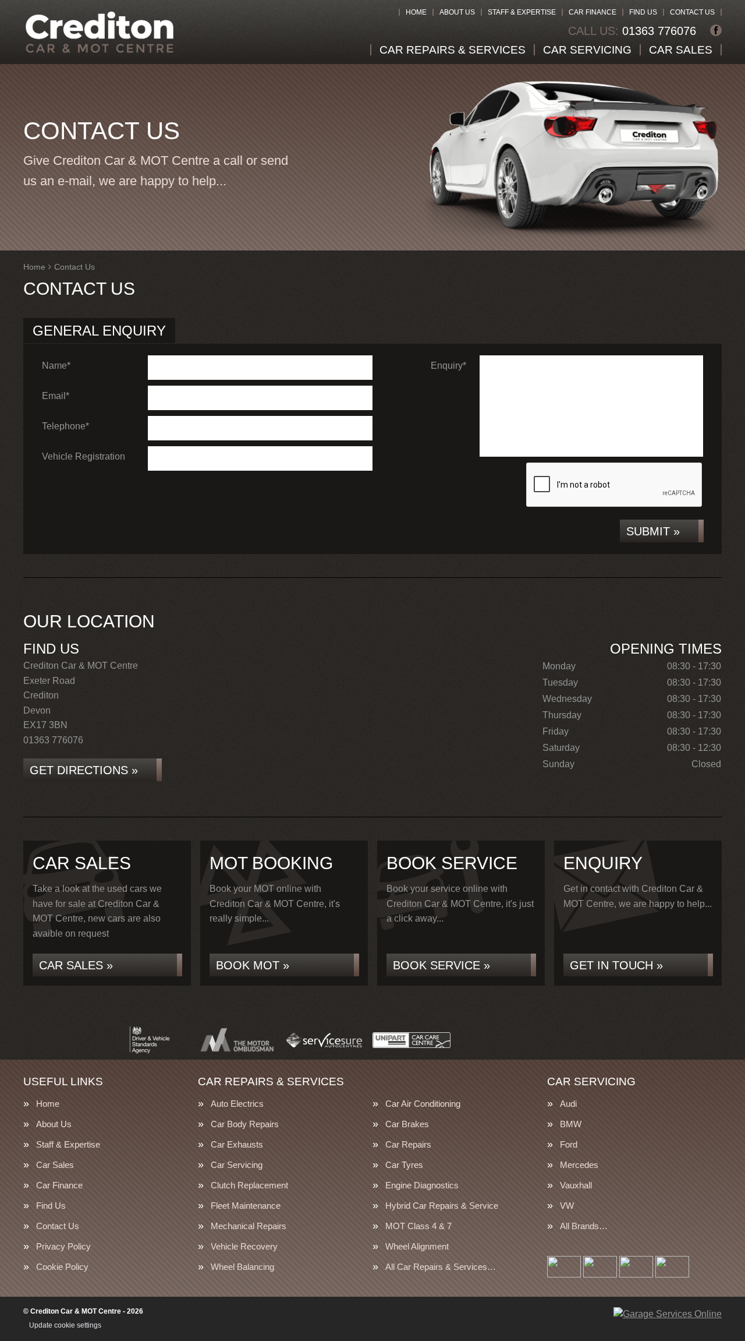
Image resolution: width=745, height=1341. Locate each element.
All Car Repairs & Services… (440, 1266)
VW (567, 1205)
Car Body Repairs (245, 1124)
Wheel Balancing (242, 1266)
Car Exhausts (237, 1144)
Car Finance (592, 12)
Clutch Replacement (249, 1185)
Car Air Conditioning (422, 1103)
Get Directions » (84, 770)
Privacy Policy (63, 1246)
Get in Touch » (616, 965)
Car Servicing (587, 49)
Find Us (643, 12)
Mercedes (579, 1164)
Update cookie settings (65, 1325)
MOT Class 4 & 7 (418, 1226)
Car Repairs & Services (452, 49)
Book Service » (441, 965)
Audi (568, 1103)
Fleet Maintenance (246, 1205)
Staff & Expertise (522, 12)
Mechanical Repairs (248, 1226)
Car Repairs (408, 1144)
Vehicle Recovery (244, 1246)
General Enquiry (99, 330)
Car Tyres (404, 1164)
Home (416, 12)
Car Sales (680, 49)
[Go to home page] (99, 32)
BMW (570, 1124)
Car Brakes (407, 1124)
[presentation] (614, 485)
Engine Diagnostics (422, 1185)
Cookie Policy (62, 1266)
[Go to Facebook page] (716, 30)
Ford (568, 1144)
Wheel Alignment (417, 1246)
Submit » (653, 531)
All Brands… (584, 1226)
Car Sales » (76, 965)
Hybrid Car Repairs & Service (441, 1205)
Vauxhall (576, 1185)
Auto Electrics (237, 1103)
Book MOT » (252, 965)
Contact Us (692, 12)
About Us (457, 12)
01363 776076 (632, 31)
